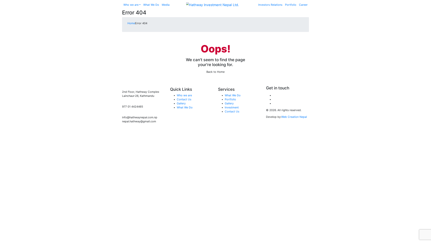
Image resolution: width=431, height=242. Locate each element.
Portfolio (230, 99)
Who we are (184, 95)
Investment (232, 107)
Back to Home (215, 71)
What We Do (185, 107)
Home (131, 23)
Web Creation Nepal (294, 116)
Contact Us (184, 99)
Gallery (181, 103)
